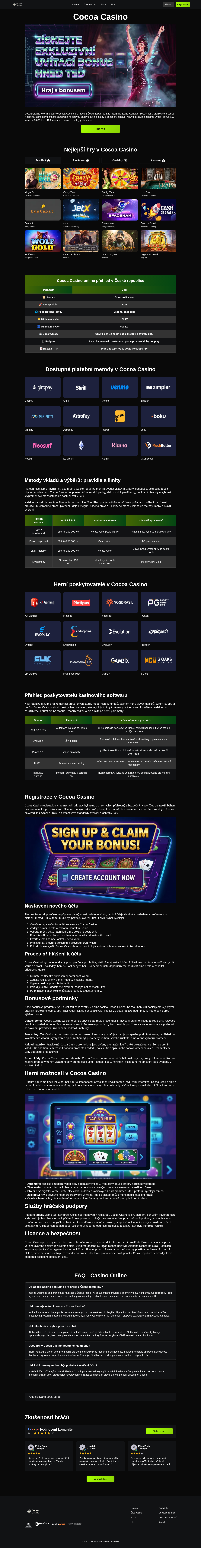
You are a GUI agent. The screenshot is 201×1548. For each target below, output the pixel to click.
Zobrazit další (100, 1479)
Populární (41, 160)
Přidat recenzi (159, 1431)
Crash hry (117, 160)
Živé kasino (79, 160)
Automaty (156, 160)
